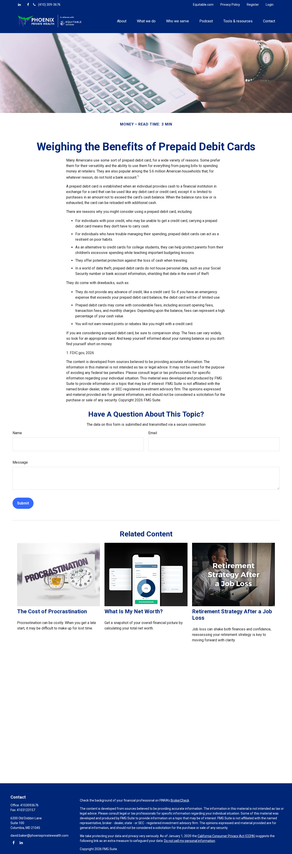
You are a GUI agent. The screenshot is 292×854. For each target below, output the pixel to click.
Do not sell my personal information (189, 841)
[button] (121, 21)
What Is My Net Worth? (133, 611)
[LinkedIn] (19, 4)
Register (253, 4)
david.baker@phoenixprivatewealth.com (39, 835)
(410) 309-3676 (49, 4)
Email (152, 433)
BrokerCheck (180, 800)
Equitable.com (203, 4)
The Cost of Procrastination (52, 611)
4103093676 (29, 805)
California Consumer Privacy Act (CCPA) (226, 836)
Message (20, 462)
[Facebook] (28, 4)
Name (17, 433)
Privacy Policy (230, 4)
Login (270, 4)
